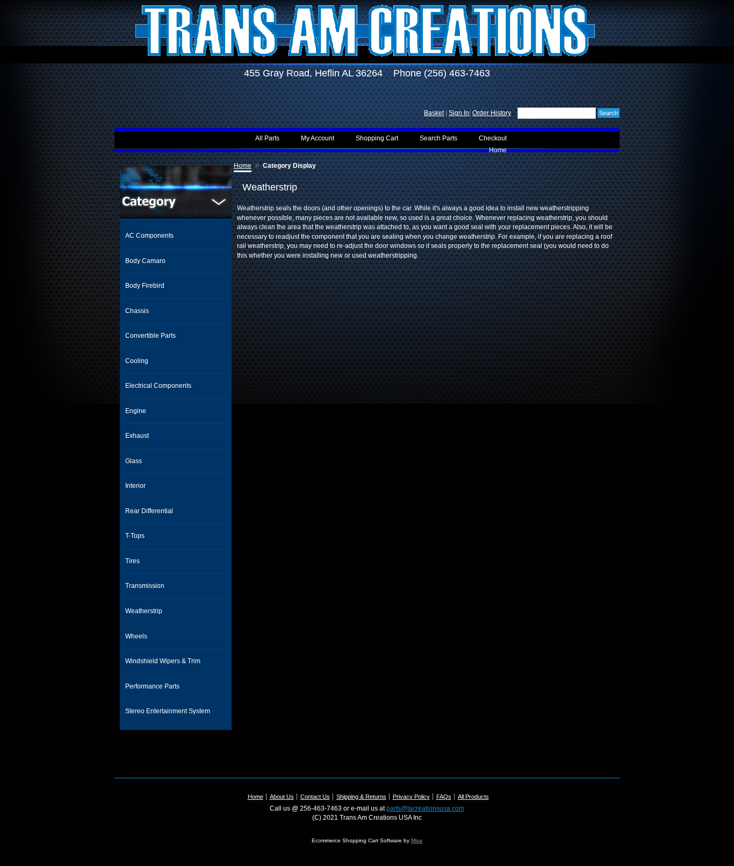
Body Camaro (145, 261)
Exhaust (137, 435)
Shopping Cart (377, 138)
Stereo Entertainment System (167, 711)
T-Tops (135, 536)
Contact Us (315, 796)
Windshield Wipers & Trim (162, 661)
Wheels (136, 636)
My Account (317, 138)
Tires (132, 561)
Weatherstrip (143, 611)
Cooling (136, 361)
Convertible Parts (150, 335)
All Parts (267, 138)
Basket (434, 113)
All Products (473, 796)
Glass (133, 461)
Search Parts (438, 138)
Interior (135, 485)
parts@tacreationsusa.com (425, 808)
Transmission (144, 586)
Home (498, 150)
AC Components (149, 235)
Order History (491, 113)
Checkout (493, 138)
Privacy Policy (411, 796)
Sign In (459, 113)
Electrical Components (158, 385)
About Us (282, 796)
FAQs (443, 796)
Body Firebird (144, 285)
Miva (416, 840)
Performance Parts (152, 686)
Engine (135, 411)
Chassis (137, 311)
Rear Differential (149, 511)
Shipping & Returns (361, 796)
